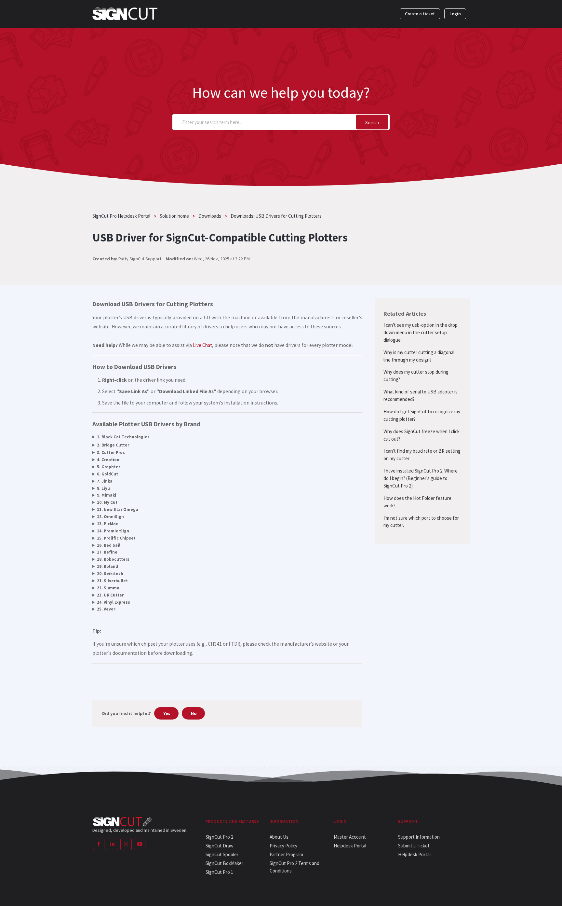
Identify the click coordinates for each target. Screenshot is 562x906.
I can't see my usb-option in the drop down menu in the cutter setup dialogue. (420, 332)
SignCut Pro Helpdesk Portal (121, 216)
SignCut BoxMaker (224, 863)
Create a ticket (420, 14)
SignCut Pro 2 (219, 837)
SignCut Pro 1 (219, 872)
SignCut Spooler (222, 854)
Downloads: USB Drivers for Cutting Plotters (276, 216)
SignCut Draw (220, 846)
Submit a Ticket (414, 846)
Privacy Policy (283, 846)
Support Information (419, 837)
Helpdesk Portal (350, 846)
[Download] (269, 378)
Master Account (350, 837)
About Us (279, 837)
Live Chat (202, 345)
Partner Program (286, 854)
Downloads (209, 216)
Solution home (174, 216)
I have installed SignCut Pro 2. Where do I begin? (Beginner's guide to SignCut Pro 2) (420, 478)
